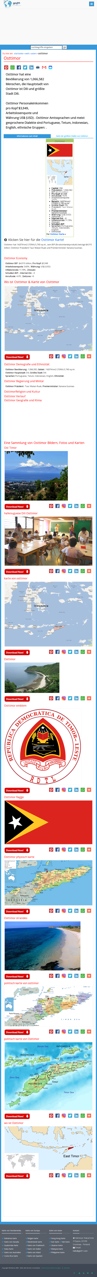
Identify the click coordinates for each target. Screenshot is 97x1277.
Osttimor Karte (57, 234)
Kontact (76, 1230)
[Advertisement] (48, 26)
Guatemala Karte (11, 1245)
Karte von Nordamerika (11, 1230)
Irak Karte (66, 1242)
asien (33, 53)
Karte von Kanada (11, 1242)
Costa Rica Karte (11, 1256)
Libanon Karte (57, 1245)
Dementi (67, 1268)
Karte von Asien (55, 1230)
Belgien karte (33, 1238)
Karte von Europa (33, 1230)
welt (27, 53)
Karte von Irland (34, 1252)
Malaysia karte (57, 1249)
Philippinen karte (58, 1252)
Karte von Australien (12, 1252)
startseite (18, 53)
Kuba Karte (8, 1249)
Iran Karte (55, 1242)
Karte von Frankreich (36, 1245)
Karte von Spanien (35, 1256)
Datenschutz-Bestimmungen (51, 1268)
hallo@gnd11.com (80, 1251)
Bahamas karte (10, 1238)
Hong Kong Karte (58, 1238)
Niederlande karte (35, 1242)
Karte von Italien (34, 1249)
